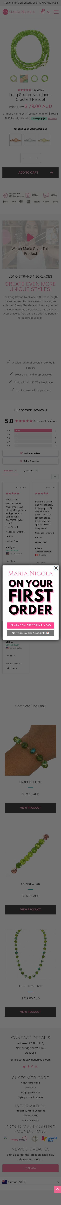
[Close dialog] (56, 568)
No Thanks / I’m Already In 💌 (30, 632)
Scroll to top (57, 1189)
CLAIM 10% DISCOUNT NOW (30, 625)
